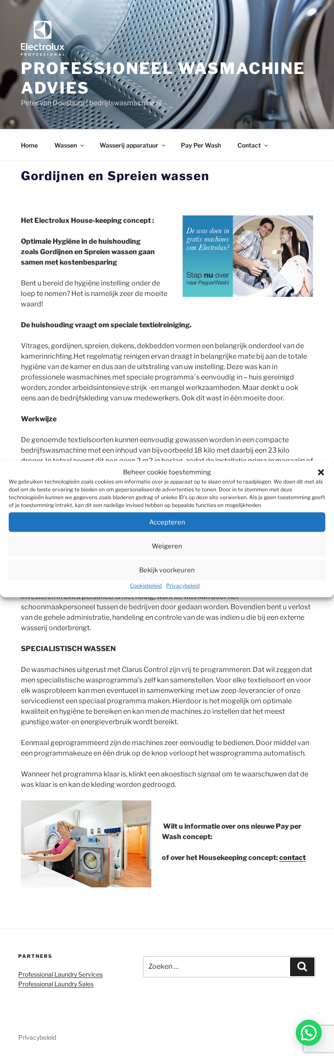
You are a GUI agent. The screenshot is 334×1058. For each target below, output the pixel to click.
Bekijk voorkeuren (167, 570)
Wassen (65, 145)
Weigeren (167, 546)
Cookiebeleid (146, 585)
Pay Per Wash (201, 145)
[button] (321, 472)
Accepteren (167, 522)
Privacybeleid (183, 585)
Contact (249, 145)
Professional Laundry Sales (56, 983)
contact (292, 857)
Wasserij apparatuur (129, 145)
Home (29, 145)
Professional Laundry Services (60, 974)
